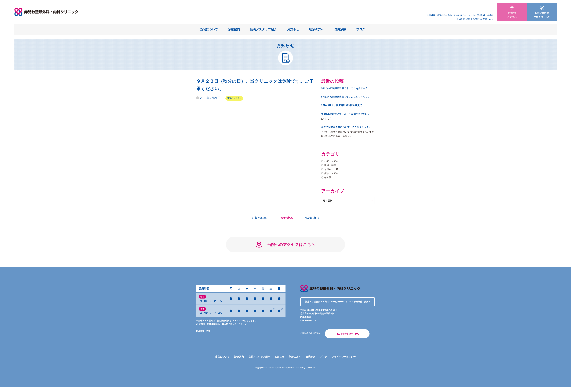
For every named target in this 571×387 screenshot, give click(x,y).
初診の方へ (316, 29)
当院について (209, 29)
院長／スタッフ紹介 (263, 29)
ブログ (360, 29)
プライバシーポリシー (344, 356)
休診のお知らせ (332, 173)
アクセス (512, 14)
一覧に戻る (285, 218)
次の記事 (310, 218)
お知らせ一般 (331, 169)
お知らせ (293, 29)
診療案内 (234, 29)
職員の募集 (330, 165)
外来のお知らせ (234, 98)
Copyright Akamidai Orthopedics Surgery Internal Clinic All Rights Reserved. (285, 367)
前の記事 (261, 218)
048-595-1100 (541, 14)
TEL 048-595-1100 (347, 333)
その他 (327, 177)
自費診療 (340, 29)
